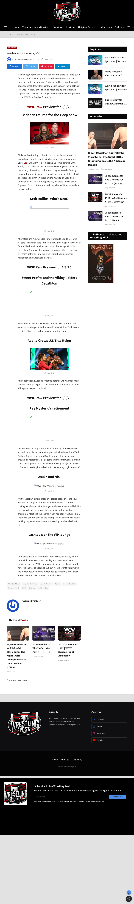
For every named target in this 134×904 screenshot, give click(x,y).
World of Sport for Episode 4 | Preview (116, 87)
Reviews (70, 27)
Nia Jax (32, 588)
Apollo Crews (46, 584)
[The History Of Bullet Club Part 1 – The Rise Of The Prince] (95, 103)
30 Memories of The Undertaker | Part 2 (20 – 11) (114, 216)
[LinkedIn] (9, 95)
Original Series (86, 27)
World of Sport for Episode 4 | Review (115, 59)
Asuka (57, 584)
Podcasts (120, 27)
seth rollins (43, 588)
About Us (77, 760)
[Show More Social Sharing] (73, 66)
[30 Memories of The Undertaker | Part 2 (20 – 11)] (95, 216)
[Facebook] (9, 81)
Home (16, 27)
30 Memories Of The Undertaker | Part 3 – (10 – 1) (42, 648)
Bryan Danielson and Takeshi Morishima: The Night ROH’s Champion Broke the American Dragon (16, 656)
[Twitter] (9, 88)
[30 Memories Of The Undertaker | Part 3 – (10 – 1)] (43, 633)
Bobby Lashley (69, 584)
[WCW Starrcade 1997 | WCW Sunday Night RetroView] (69, 633)
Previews (58, 27)
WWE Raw (34, 106)
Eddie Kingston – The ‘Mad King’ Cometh (114, 73)
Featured (12, 48)
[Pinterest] (9, 101)
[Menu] (5, 27)
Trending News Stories (35, 27)
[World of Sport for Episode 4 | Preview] (95, 89)
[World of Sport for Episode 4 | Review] (95, 60)
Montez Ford (13, 588)
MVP (24, 588)
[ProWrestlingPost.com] (67, 12)
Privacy (65, 760)
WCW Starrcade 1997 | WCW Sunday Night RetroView (67, 650)
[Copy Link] (9, 115)
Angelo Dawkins (30, 584)
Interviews (105, 27)
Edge (26, 162)
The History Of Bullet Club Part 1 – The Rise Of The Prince (116, 102)
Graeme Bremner (21, 59)
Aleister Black (14, 584)
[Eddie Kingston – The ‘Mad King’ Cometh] (95, 74)
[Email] (9, 108)
